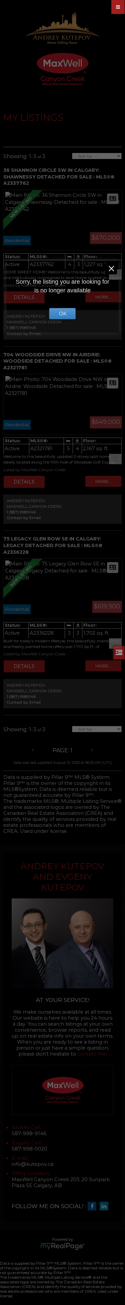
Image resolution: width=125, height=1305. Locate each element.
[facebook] (94, 1206)
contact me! (92, 1054)
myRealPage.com (62, 1246)
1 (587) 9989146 (21, 511)
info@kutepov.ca (32, 1164)
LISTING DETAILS (24, 482)
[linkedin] (106, 1206)
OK (62, 314)
